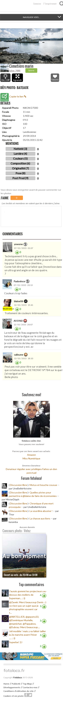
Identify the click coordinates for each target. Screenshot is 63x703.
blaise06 (18, 301)
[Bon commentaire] (17, 252)
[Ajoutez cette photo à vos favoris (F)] (55, 77)
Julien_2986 (14, 71)
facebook (26, 695)
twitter (30, 695)
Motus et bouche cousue (44, 484)
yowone (18, 244)
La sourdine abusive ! (41, 510)
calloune (18, 354)
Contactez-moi (30, 687)
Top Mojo (27, 684)
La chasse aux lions (40, 518)
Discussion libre (18, 484)
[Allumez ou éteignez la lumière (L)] (5, 77)
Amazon (31, 454)
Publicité (16, 684)
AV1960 (18, 320)
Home (6, 684)
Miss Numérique (31, 458)
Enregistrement (51, 3)
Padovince (19, 281)
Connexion (37, 3)
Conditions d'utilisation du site (19, 691)
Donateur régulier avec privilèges (24, 469)
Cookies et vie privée (14, 696)
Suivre (31, 70)
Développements (12, 687)
